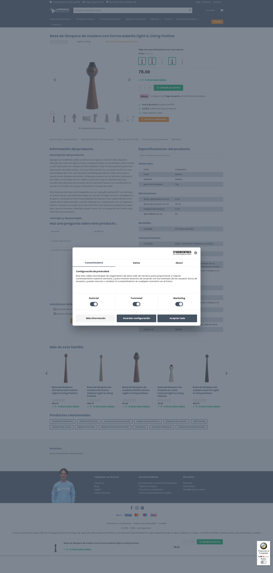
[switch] (263, 562)
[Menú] (268, 542)
